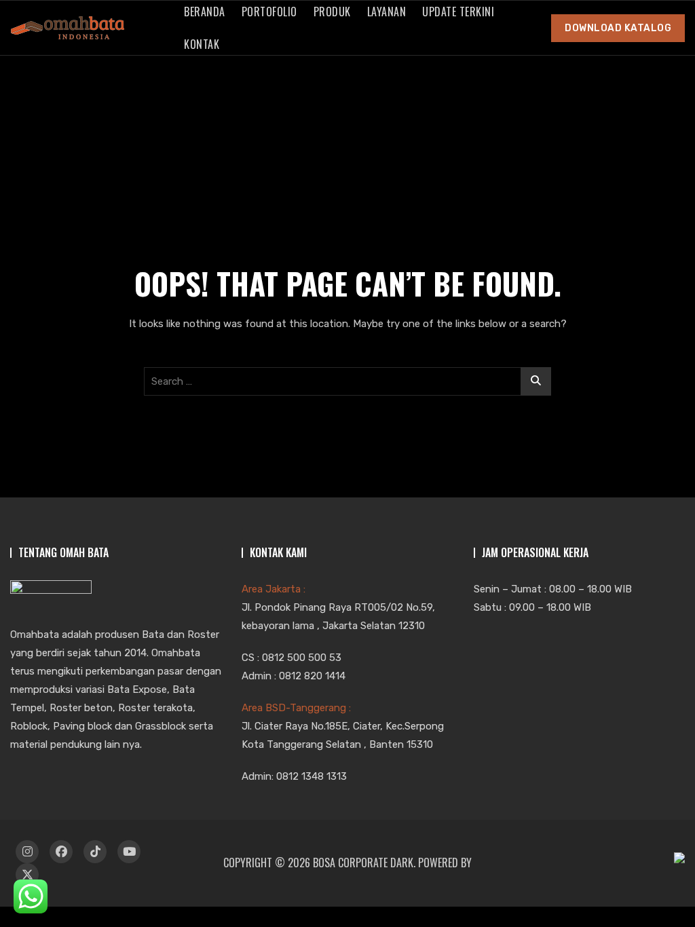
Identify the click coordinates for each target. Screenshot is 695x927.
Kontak (201, 44)
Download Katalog (618, 28)
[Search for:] (347, 381)
